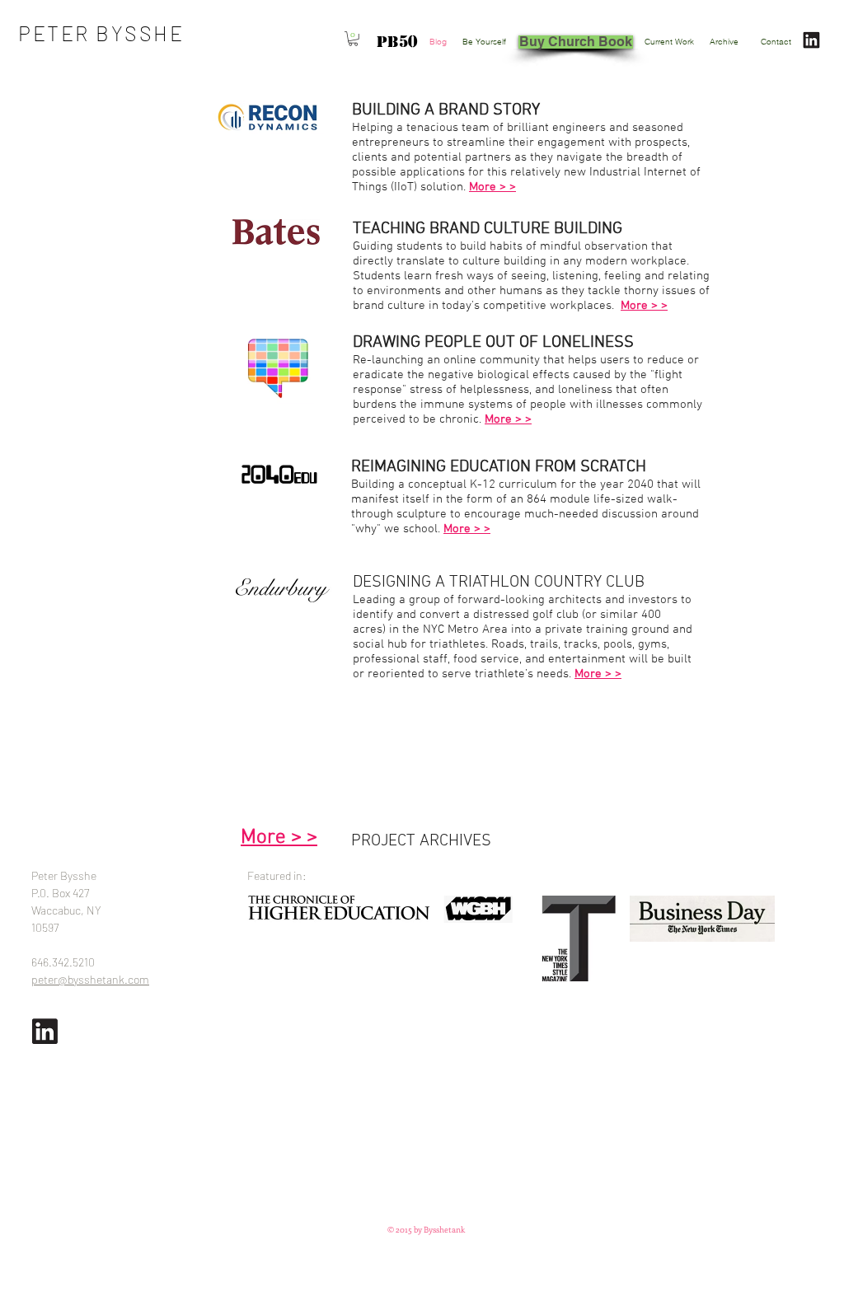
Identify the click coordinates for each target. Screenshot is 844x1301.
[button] (353, 38)
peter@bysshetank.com (90, 979)
